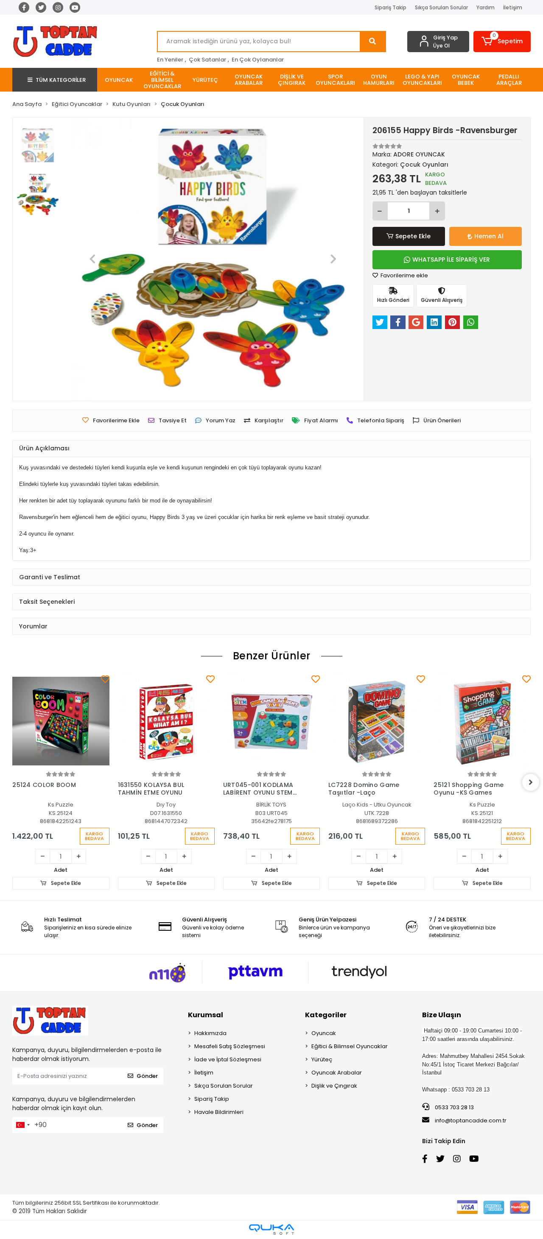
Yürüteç (321, 1059)
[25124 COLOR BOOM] (60, 721)
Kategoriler (326, 1015)
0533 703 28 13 (454, 1107)
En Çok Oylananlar (258, 60)
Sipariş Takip (390, 7)
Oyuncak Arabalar (336, 1073)
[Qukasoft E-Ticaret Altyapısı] (271, 1229)
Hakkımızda (210, 1033)
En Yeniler (170, 60)
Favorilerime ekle (403, 275)
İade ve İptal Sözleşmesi (227, 1059)
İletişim (512, 7)
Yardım (485, 7)
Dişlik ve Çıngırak (334, 1086)
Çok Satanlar (207, 60)
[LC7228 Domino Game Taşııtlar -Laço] (376, 721)
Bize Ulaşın (441, 1015)
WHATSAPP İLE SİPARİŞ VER (451, 259)
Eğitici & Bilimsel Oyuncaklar (349, 1046)
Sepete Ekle (413, 236)
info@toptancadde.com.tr (471, 1120)
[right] (530, 782)
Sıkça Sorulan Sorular (441, 7)
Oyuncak (323, 1033)
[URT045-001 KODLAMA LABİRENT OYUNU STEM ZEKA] (271, 721)
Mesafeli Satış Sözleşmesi (229, 1046)
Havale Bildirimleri (219, 1112)
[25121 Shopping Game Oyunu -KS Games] (482, 721)
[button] (502, 41)
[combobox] (22, 1125)
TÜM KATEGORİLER (61, 80)
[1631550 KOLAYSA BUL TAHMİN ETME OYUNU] (166, 721)
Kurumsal (205, 1015)
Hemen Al (489, 236)
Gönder (147, 1076)
